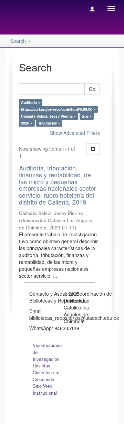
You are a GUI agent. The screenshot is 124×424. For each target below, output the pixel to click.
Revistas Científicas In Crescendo (46, 372)
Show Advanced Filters (75, 132)
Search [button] (18, 40)
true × (87, 116)
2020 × (26, 123)
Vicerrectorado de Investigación (47, 352)
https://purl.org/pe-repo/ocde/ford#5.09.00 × (58, 109)
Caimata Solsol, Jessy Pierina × (48, 116)
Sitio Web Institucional (45, 389)
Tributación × (49, 123)
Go (92, 89)
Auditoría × (30, 102)
